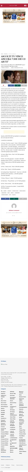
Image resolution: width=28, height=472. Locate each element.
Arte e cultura (4, 404)
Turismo (21, 437)
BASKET (3, 414)
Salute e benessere (21, 411)
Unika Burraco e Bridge (22, 445)
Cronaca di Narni (4, 434)
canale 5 (9, 190)
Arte (2, 398)
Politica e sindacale (21, 404)
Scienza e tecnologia (21, 420)
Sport (20, 426)
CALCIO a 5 (3, 418)
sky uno (13, 194)
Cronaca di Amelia (3, 429)
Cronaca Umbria (4, 443)
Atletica (2, 408)
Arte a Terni (3, 400)
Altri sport (3, 391)
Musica (11, 450)
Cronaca (3, 426)
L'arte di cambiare (12, 432)
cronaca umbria (4, 445)
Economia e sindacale (12, 398)
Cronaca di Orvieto (3, 436)
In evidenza (12, 429)
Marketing (12, 446)
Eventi (11, 400)
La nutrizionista (13, 437)
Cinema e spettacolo (12, 53)
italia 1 (12, 192)
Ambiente (3, 393)
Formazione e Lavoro (13, 407)
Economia (12, 395)
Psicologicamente (23, 407)
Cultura (2, 446)
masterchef (17, 192)
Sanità (20, 417)
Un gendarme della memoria (22, 440)
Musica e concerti (21, 392)
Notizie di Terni (22, 396)
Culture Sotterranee (3, 449)
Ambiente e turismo (3, 396)
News (20, 395)
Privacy (13, 465)
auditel (5, 190)
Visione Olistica (22, 451)
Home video (12, 417)
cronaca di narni (4, 432)
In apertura (12, 427)
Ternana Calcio (22, 434)
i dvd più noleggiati (12, 421)
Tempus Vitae (22, 430)
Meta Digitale (7, 467)
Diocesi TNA (13, 393)
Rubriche (5, 53)
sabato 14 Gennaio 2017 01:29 (17, 67)
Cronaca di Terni (4, 439)
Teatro (20, 428)
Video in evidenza (21, 448)
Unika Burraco (22, 443)
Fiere (11, 404)
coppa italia (4, 192)
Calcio (2, 416)
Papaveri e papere (21, 399)
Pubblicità (8, 465)
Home (2, 53)
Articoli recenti (4, 406)
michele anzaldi (5, 194)
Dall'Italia (12, 391)
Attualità (3, 410)
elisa (9, 192)
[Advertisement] (14, 1)
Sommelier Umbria (21, 423)
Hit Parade (12, 409)
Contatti (2, 465)
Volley (20, 453)
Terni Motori (22, 435)
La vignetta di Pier (13, 440)
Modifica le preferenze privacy (7, 459)
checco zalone (22, 190)
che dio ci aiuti (15, 190)
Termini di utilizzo (19, 465)
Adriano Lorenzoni (5, 67)
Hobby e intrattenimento (13, 414)
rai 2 (10, 194)
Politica (21, 402)
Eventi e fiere (13, 402)
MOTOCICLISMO (13, 448)
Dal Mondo (3, 452)
